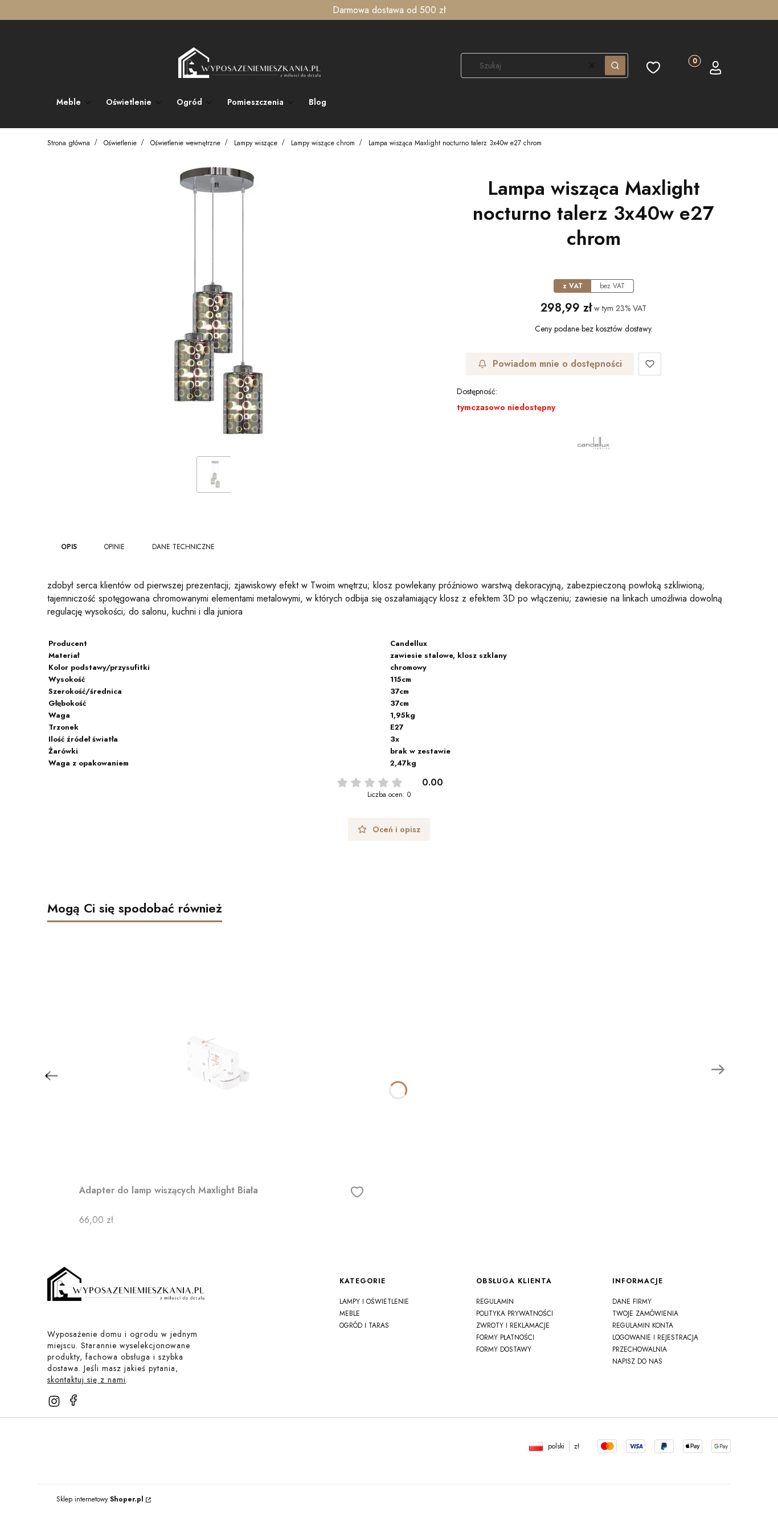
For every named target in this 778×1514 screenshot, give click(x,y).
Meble (349, 1313)
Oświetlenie (120, 143)
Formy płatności (505, 1337)
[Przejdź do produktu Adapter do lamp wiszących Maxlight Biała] (221, 1051)
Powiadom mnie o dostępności (557, 363)
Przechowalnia (639, 1349)
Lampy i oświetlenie (374, 1301)
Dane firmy (632, 1301)
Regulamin (495, 1301)
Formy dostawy (503, 1349)
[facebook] (73, 1400)
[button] (615, 65)
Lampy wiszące (255, 143)
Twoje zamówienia (645, 1313)
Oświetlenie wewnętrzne (185, 143)
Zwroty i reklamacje (513, 1325)
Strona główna (68, 143)
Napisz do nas (637, 1361)
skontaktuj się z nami (86, 1379)
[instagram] (54, 1401)
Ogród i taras (364, 1325)
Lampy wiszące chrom (323, 143)
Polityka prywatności (514, 1313)
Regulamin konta (642, 1325)
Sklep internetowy (100, 1499)
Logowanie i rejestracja (655, 1337)
